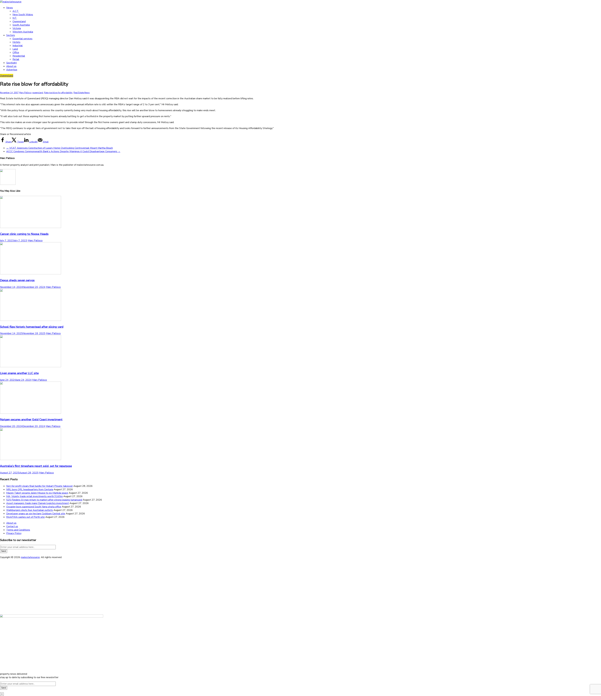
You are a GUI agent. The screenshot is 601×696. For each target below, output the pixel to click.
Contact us (12, 526)
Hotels (16, 42)
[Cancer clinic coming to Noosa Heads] (30, 227)
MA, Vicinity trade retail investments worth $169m (34, 496)
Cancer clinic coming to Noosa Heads (24, 234)
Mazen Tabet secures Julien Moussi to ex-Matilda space (37, 493)
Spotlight (11, 63)
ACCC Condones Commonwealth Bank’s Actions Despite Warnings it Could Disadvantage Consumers (63, 151)
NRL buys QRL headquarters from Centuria (29, 489)
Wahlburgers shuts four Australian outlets (29, 510)
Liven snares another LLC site (19, 373)
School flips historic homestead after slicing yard (31, 327)
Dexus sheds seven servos (17, 280)
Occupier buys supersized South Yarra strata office (33, 506)
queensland (37, 92)
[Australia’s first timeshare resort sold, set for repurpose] (30, 459)
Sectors (10, 35)
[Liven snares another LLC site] (30, 366)
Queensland (19, 21)
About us (11, 66)
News (9, 7)
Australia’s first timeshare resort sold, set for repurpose (36, 466)
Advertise (11, 69)
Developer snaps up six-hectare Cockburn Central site (35, 513)
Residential (19, 56)
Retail (16, 59)
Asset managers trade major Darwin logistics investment (37, 503)
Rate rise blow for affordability (58, 92)
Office (16, 52)
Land (15, 49)
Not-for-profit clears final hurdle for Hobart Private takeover (39, 486)
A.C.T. (16, 11)
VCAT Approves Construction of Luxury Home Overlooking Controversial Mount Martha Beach (59, 148)
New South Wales (23, 14)
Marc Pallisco (25, 92)
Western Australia (23, 32)
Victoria (17, 28)
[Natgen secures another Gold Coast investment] (30, 413)
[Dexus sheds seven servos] (30, 273)
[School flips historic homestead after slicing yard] (30, 320)
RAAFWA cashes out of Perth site (25, 517)
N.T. (15, 18)
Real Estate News (82, 92)
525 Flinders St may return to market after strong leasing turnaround (44, 500)
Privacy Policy (13, 533)
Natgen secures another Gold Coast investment (31, 419)
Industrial (18, 45)
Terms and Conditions (18, 530)
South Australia (21, 25)
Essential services (22, 38)
